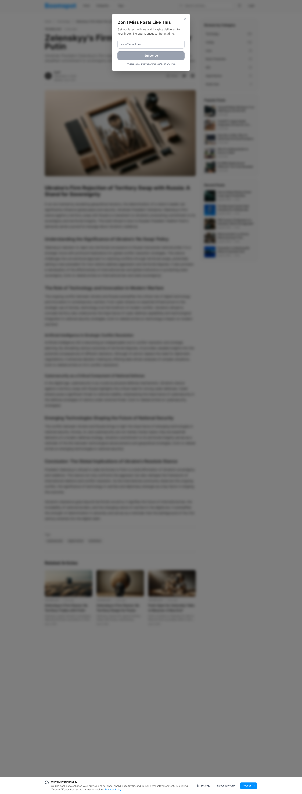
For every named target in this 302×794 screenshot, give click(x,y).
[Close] (184, 19)
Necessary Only (226, 785)
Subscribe (151, 55)
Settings (205, 785)
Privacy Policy (113, 789)
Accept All (248, 785)
